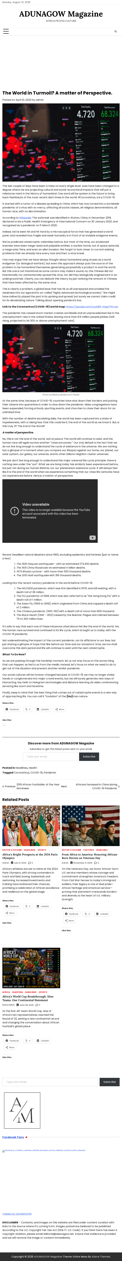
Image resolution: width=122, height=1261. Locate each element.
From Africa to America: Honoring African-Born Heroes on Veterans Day (90, 856)
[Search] (115, 31)
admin (40, 100)
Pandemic (50, 772)
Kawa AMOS (8, 1004)
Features (88, 850)
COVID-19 (36, 772)
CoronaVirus (21, 772)
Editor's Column (12, 850)
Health (33, 768)
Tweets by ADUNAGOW (17, 1214)
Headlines (21, 768)
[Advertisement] (61, 59)
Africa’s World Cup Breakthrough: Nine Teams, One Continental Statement (27, 998)
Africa (6, 992)
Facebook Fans (13, 1137)
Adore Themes (101, 1256)
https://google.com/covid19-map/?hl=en (92, 306)
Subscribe (89, 756)
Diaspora (17, 992)
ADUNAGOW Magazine (61, 14)
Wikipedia (25, 218)
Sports (42, 850)
